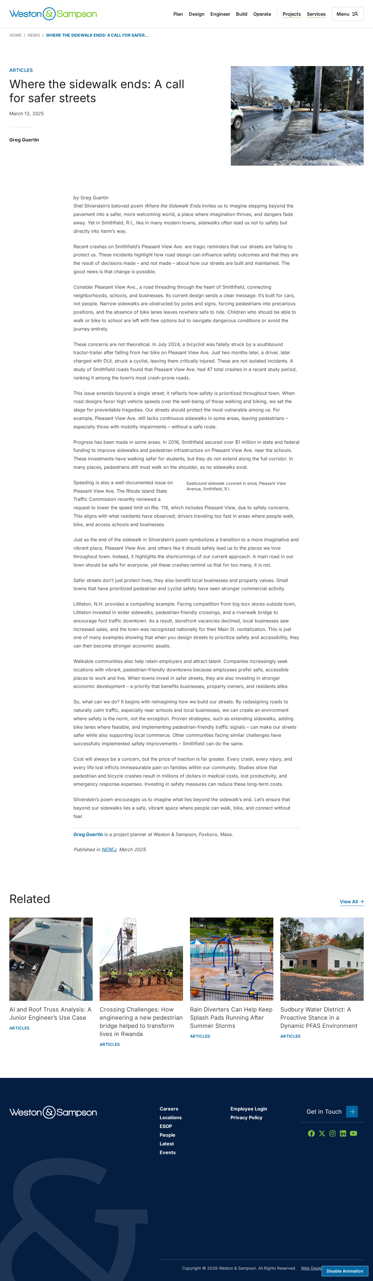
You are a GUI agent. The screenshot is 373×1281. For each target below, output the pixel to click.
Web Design (312, 1268)
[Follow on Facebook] (311, 1133)
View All (349, 901)
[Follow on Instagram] (332, 1133)
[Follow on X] (322, 1133)
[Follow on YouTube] (353, 1133)
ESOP (166, 1126)
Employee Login (249, 1109)
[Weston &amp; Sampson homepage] (53, 14)
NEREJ (108, 849)
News (34, 35)
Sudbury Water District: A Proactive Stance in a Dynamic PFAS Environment (319, 1017)
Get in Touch (324, 1111)
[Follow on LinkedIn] (342, 1133)
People (167, 1135)
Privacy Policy (247, 1117)
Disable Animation (345, 1270)
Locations (171, 1117)
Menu (343, 14)
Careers (169, 1109)
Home (15, 35)
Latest (167, 1144)
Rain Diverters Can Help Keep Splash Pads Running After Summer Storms (231, 1017)
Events (168, 1152)
